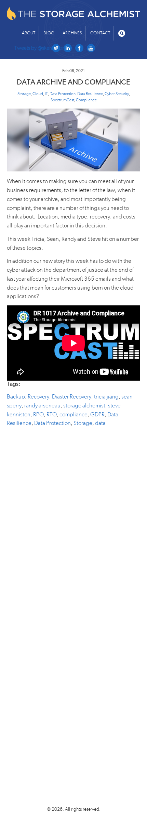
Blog (48, 33)
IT (46, 94)
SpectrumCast (62, 100)
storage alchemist (84, 405)
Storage (24, 94)
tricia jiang (106, 397)
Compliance (86, 100)
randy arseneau (42, 405)
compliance (73, 414)
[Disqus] (73, 518)
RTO (51, 414)
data (100, 423)
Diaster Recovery (71, 397)
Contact (100, 33)
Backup (16, 397)
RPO (38, 414)
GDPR (97, 414)
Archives (72, 33)
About (28, 33)
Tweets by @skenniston (39, 48)
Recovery (38, 397)
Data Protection (63, 94)
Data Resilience (90, 94)
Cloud (37, 94)
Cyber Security (117, 94)
